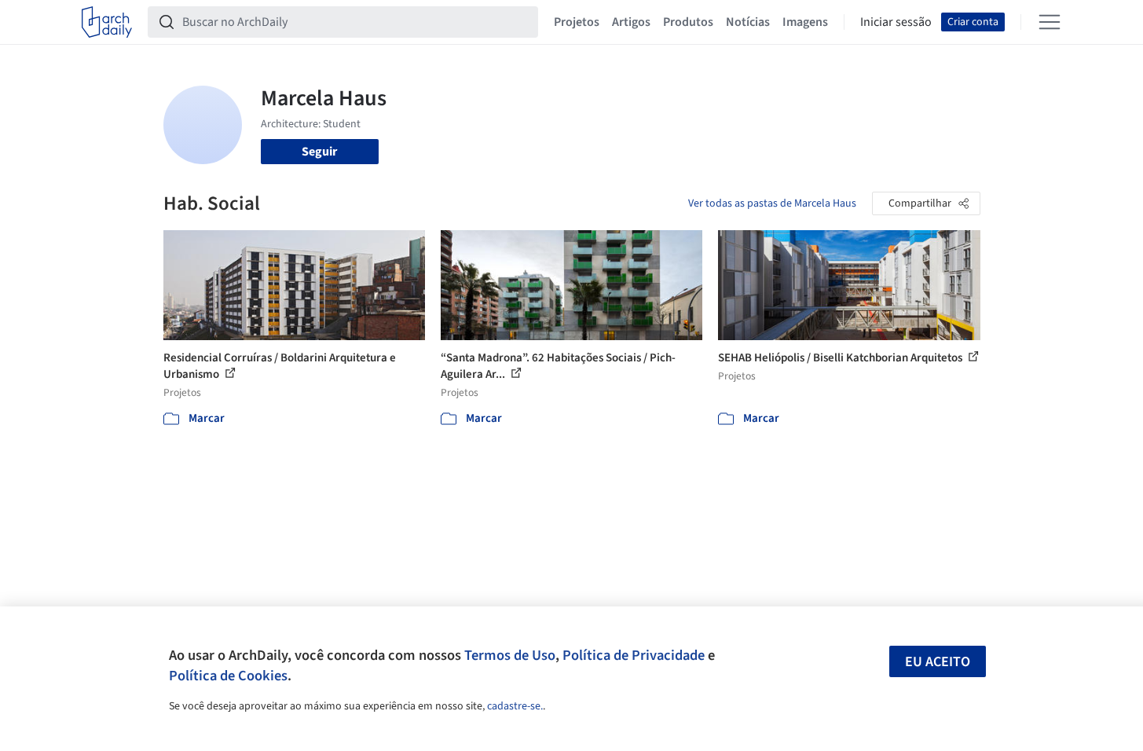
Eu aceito (937, 662)
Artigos (631, 22)
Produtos (688, 22)
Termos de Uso (509, 655)
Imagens (805, 22)
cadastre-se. (515, 706)
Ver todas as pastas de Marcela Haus (772, 203)
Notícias (748, 22)
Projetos (576, 22)
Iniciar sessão (896, 22)
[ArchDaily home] (107, 22)
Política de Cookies (228, 675)
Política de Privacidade (633, 655)
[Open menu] (1049, 22)
